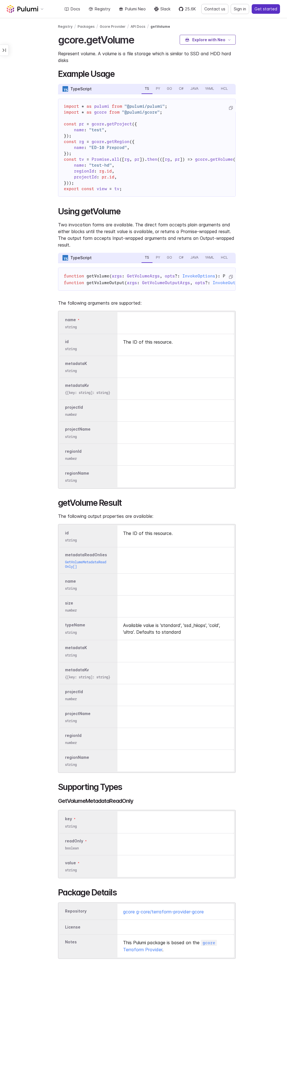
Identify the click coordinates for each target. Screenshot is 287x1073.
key (68, 819)
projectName (78, 429)
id (67, 341)
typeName (75, 625)
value (70, 862)
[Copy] (231, 108)
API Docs (138, 26)
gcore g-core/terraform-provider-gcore (163, 912)
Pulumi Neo (135, 8)
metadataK (76, 363)
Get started (265, 8)
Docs (75, 8)
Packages (86, 26)
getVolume (160, 26)
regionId (73, 451)
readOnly (74, 840)
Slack (165, 8)
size (69, 603)
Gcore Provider (113, 26)
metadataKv (77, 385)
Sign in (240, 8)
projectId (74, 407)
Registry (102, 8)
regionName (77, 473)
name (70, 319)
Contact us (214, 8)
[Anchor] (139, 39)
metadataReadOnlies (86, 554)
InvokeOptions (198, 276)
